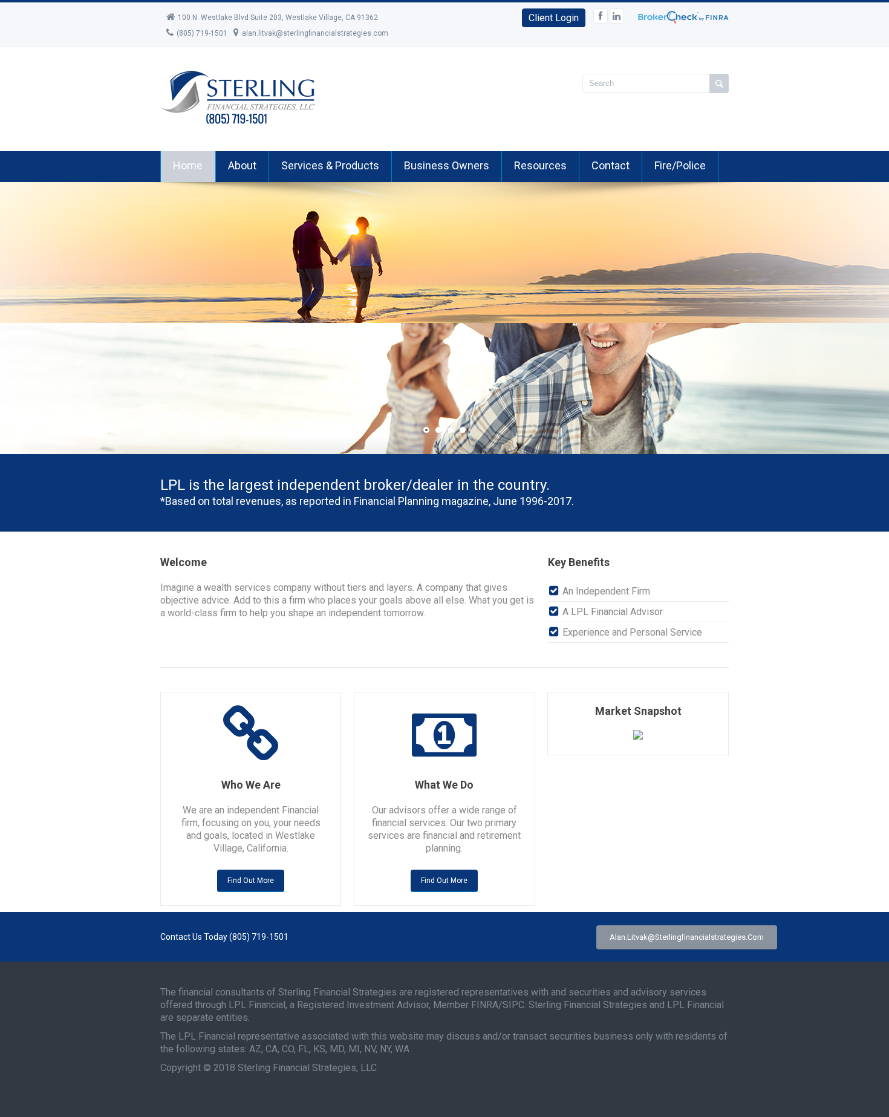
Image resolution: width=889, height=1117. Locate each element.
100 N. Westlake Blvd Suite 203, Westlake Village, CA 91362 (278, 17)
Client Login (554, 18)
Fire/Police (680, 165)
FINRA (484, 1005)
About (242, 165)
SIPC (513, 1005)
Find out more (250, 880)
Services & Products (330, 165)
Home (188, 165)
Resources (540, 165)
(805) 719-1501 (202, 33)
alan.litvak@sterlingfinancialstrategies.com (315, 33)
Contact (610, 165)
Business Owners (446, 165)
